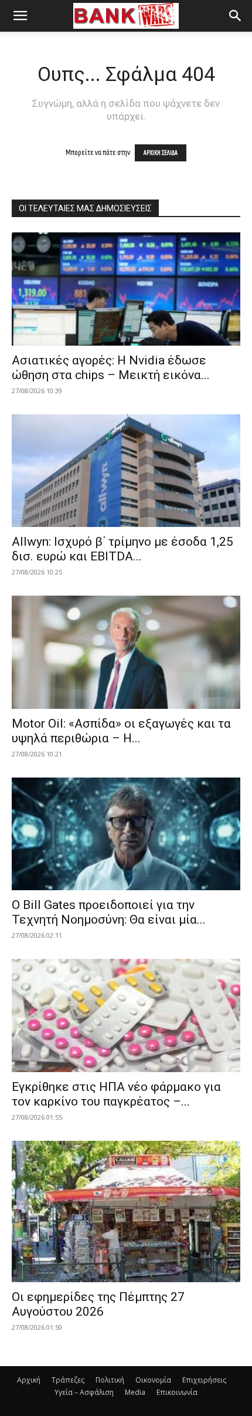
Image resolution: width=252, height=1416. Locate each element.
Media (135, 1392)
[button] (20, 16)
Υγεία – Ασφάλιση (84, 1392)
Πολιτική (110, 1380)
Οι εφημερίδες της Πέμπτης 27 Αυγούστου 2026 (98, 1304)
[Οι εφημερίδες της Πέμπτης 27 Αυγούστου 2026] (126, 1211)
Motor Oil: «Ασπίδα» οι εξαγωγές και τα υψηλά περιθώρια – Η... (121, 731)
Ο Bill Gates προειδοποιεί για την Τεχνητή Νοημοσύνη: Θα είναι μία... (109, 912)
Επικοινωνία (176, 1392)
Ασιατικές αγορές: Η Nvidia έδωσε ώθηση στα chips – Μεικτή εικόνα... (111, 367)
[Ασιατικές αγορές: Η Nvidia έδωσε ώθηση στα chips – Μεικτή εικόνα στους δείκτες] (126, 289)
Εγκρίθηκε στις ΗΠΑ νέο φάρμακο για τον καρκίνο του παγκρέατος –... (116, 1094)
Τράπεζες (68, 1380)
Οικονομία (153, 1380)
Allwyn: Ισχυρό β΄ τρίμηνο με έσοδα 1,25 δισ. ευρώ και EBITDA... (122, 549)
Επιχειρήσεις (204, 1380)
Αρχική (28, 1380)
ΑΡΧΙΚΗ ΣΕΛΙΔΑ (161, 153)
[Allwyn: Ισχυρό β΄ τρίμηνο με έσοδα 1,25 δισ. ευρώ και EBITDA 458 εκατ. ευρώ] (126, 471)
